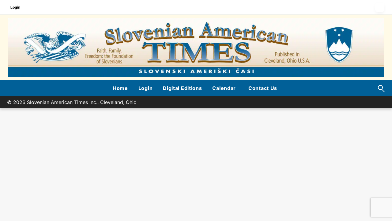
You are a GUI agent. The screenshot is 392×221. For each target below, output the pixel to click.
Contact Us (262, 88)
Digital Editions (182, 88)
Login (15, 7)
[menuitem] (120, 88)
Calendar (224, 88)
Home (120, 88)
